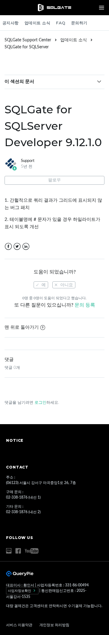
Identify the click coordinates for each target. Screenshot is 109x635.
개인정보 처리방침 (54, 625)
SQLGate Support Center (28, 40)
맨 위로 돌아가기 (22, 327)
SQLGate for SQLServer (27, 47)
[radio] (41, 284)
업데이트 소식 (38, 22)
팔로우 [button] (54, 180)
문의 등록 (84, 305)
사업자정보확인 (20, 590)
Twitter (17, 246)
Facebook (8, 246)
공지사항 (10, 22)
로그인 (40, 403)
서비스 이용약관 (19, 625)
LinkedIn (26, 246)
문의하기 (79, 22)
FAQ (60, 22)
